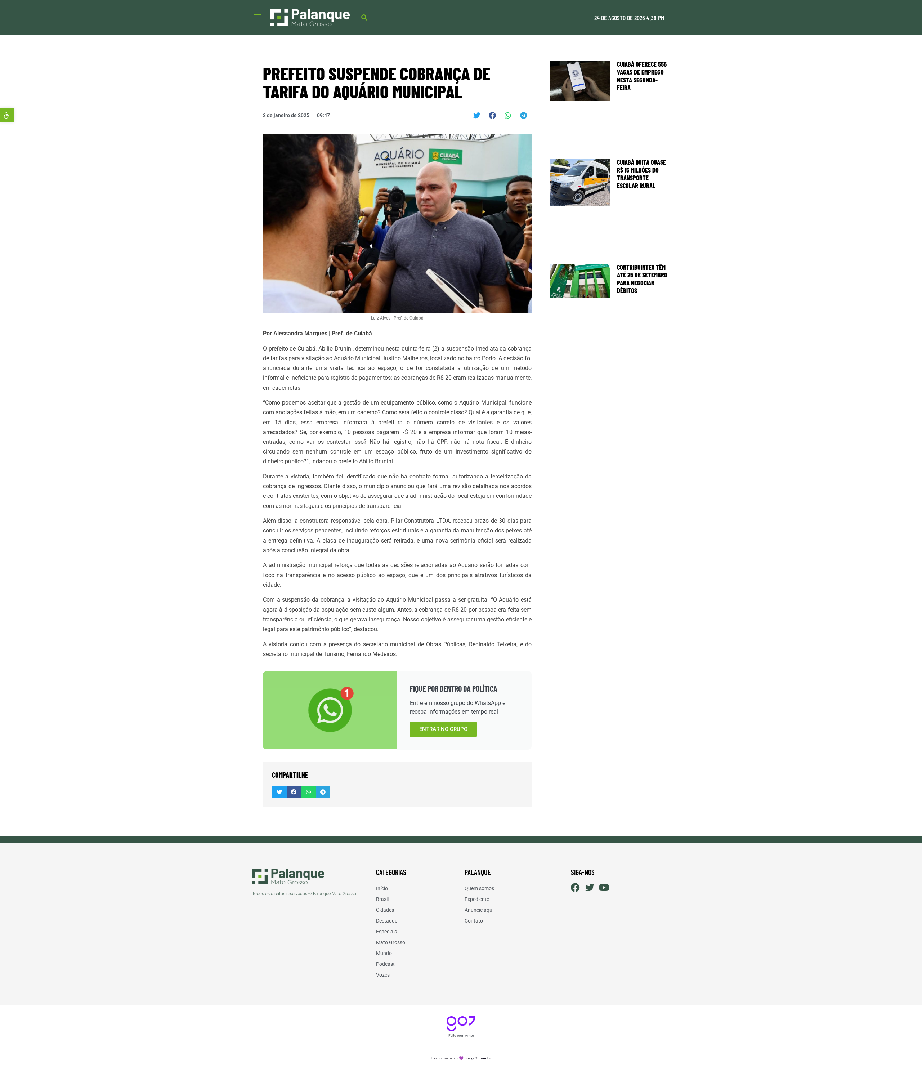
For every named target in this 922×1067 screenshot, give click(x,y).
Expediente (477, 899)
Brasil (382, 899)
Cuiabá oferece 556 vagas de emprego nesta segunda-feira (642, 75)
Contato (474, 921)
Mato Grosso (390, 942)
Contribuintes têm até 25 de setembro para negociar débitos (642, 279)
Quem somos (479, 888)
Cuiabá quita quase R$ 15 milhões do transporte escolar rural (641, 173)
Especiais (386, 931)
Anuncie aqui (479, 910)
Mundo (384, 953)
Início (382, 888)
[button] (7, 115)
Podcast (385, 964)
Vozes (383, 975)
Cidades (385, 910)
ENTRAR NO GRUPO (443, 729)
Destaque (386, 921)
